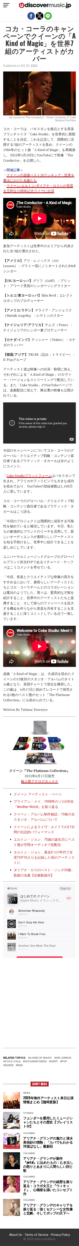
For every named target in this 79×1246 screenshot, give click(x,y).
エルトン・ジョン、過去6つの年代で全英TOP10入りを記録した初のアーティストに (44, 857)
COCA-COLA (13, 1061)
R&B (20, 1065)
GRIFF (54, 1061)
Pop (64, 1061)
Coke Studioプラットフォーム (29, 475)
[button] (6, 5)
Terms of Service (36, 1235)
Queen (9, 1065)
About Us (15, 1235)
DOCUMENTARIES (35, 1061)
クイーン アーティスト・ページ (38, 794)
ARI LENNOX (63, 1058)
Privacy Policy (60, 1235)
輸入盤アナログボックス (39, 781)
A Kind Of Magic (41, 1058)
